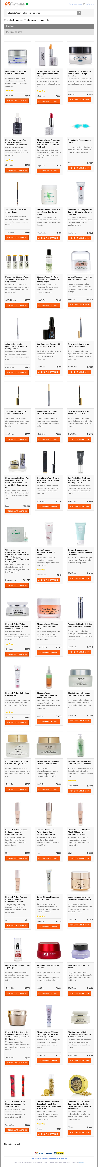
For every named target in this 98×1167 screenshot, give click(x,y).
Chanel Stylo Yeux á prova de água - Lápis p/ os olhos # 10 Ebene (48, 480)
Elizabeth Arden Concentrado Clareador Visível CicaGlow (47, 695)
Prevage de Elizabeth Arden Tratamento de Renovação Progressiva (17, 279)
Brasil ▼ (81, 1162)
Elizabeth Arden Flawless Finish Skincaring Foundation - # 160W (16, 899)
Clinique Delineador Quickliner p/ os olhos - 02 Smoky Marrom (16, 346)
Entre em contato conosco (39, 1158)
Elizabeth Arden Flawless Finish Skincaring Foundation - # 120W (47, 832)
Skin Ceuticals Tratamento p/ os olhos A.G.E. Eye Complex (79, 73)
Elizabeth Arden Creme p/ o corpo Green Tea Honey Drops (48, 212)
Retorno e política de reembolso (57, 1158)
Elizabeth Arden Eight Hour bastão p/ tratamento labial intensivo (48, 73)
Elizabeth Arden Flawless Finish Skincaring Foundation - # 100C (16, 832)
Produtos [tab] (10, 26)
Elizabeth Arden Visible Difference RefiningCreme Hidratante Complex (16, 626)
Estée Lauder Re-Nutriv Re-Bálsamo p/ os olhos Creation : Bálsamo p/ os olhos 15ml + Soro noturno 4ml (17, 482)
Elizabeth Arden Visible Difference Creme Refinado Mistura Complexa (79, 1034)
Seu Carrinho (89, 4)
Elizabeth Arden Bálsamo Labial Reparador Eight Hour (47, 626)
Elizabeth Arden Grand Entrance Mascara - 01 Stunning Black (15, 1104)
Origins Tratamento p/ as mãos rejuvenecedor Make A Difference (80, 552)
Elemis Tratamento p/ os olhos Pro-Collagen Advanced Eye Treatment (16, 142)
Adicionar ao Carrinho (17, 101)
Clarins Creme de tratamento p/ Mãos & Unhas (46, 552)
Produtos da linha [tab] (14, 32)
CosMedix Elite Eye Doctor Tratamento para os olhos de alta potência (79, 480)
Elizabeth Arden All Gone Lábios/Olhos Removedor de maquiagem (48, 279)
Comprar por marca (75, 4)
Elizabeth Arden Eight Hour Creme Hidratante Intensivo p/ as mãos (80, 212)
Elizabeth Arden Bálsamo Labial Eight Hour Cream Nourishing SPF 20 (47, 1034)
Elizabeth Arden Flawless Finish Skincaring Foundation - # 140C (79, 832)
